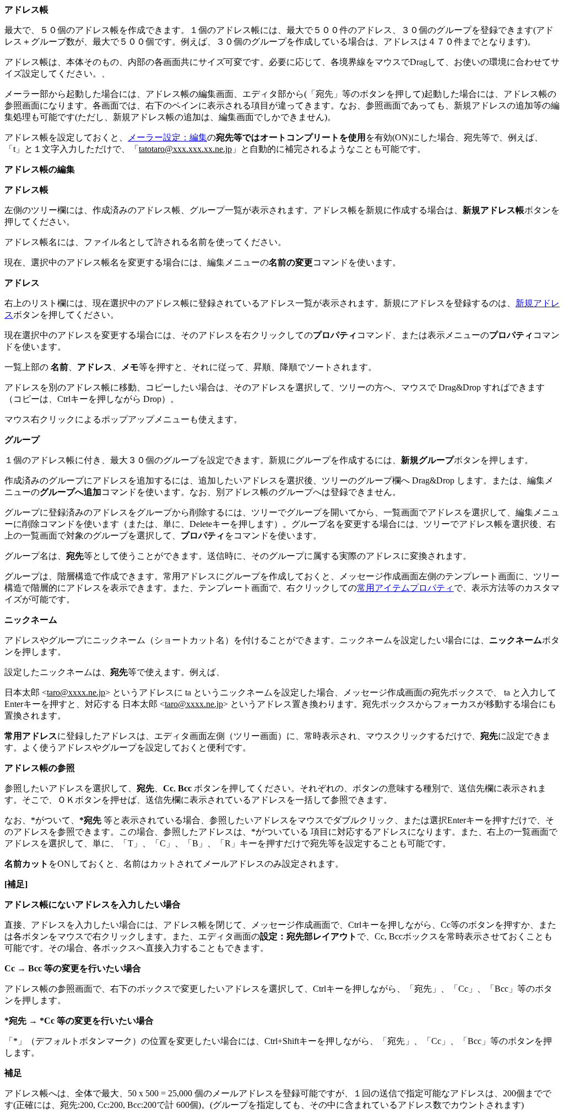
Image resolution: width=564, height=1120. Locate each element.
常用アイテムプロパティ (405, 587)
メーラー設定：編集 (167, 137)
